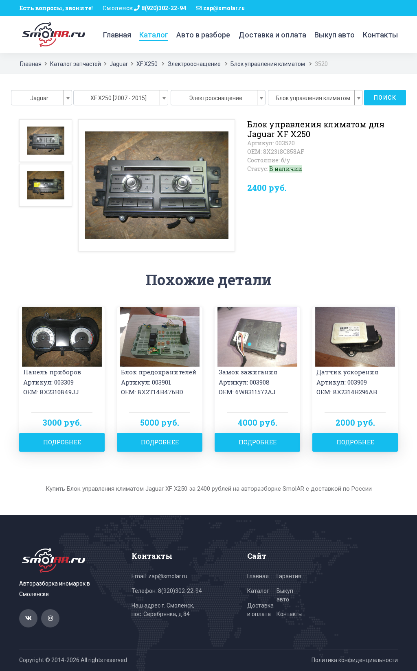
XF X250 (147, 64)
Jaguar (119, 64)
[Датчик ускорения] (355, 336)
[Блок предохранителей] (159, 336)
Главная (117, 35)
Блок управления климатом (267, 64)
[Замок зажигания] (257, 336)
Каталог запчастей (75, 64)
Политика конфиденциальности (355, 660)
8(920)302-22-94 (163, 8)
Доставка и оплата (272, 35)
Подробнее (62, 442)
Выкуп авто (334, 35)
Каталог (153, 35)
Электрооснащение (194, 64)
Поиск (385, 97)
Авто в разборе (203, 35)
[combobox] (41, 97)
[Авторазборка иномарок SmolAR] (52, 34)
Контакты (380, 35)
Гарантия (289, 576)
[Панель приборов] (62, 336)
